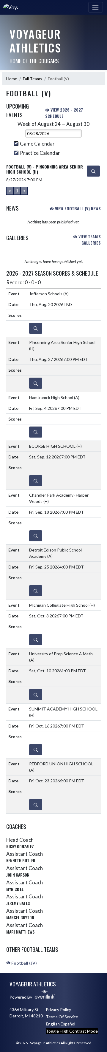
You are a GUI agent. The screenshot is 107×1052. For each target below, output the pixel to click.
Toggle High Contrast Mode (72, 1031)
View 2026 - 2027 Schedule (64, 112)
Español (68, 1023)
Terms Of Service (62, 1016)
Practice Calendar (40, 153)
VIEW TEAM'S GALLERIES (89, 239)
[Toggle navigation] (95, 7)
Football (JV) (23, 963)
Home (11, 78)
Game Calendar (37, 143)
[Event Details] (93, 171)
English (53, 1023)
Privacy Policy (58, 1009)
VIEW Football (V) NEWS (77, 208)
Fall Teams (32, 78)
